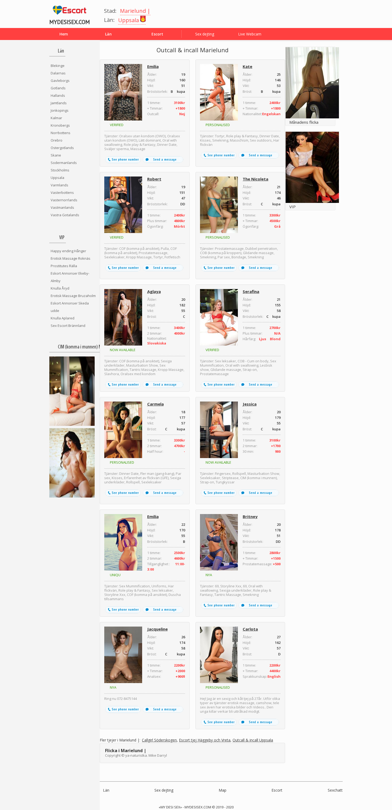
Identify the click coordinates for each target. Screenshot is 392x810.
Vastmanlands (62, 207)
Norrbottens (60, 132)
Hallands (58, 95)
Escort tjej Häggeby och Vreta (204, 740)
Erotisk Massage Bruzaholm (73, 295)
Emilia (153, 66)
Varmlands (59, 185)
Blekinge (58, 65)
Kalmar (56, 117)
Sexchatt (335, 790)
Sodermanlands (64, 162)
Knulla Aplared (62, 318)
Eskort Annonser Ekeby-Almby (70, 277)
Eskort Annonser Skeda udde (70, 307)
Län (106, 790)
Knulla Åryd (60, 288)
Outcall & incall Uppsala (253, 740)
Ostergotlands (62, 147)
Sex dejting (204, 34)
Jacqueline (157, 629)
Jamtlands (59, 103)
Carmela (155, 404)
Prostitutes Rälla (64, 265)
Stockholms (60, 170)
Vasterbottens (62, 192)
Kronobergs (60, 125)
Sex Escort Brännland (68, 325)
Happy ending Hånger (68, 250)
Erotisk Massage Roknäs (70, 258)
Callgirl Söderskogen (159, 740)
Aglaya (154, 291)
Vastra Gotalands (65, 214)
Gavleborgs (60, 80)
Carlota (250, 629)
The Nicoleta (255, 179)
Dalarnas (58, 73)
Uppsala (57, 177)
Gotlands (58, 88)
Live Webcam (249, 34)
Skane (56, 155)
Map (222, 790)
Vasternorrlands (64, 200)
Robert (154, 179)
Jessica (250, 404)
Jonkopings (60, 110)
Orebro (56, 140)
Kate (247, 66)
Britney (250, 516)
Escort (276, 790)
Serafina (251, 291)
